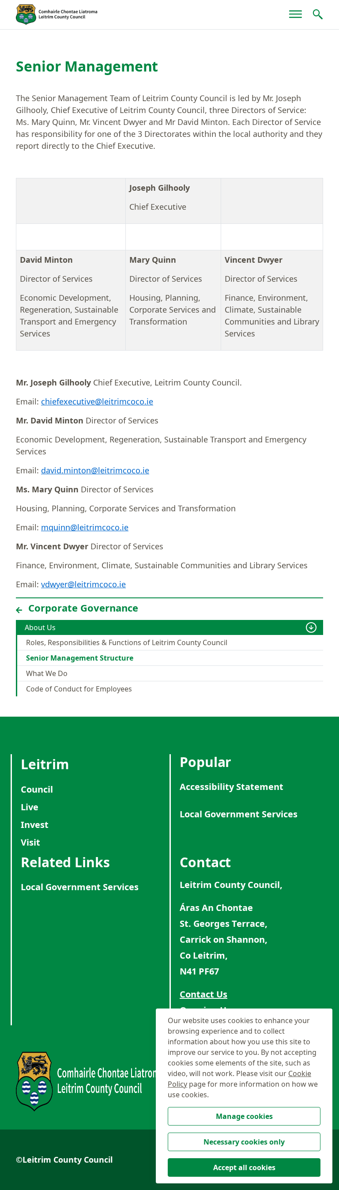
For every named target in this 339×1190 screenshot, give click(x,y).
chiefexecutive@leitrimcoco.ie (97, 401)
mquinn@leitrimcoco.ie (84, 527)
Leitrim (45, 764)
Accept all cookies (244, 1167)
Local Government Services (239, 814)
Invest (35, 825)
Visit (30, 842)
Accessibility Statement (231, 787)
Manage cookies (244, 1116)
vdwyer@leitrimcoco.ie (83, 584)
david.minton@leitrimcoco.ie (95, 470)
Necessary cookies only (244, 1142)
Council (37, 789)
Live (29, 807)
